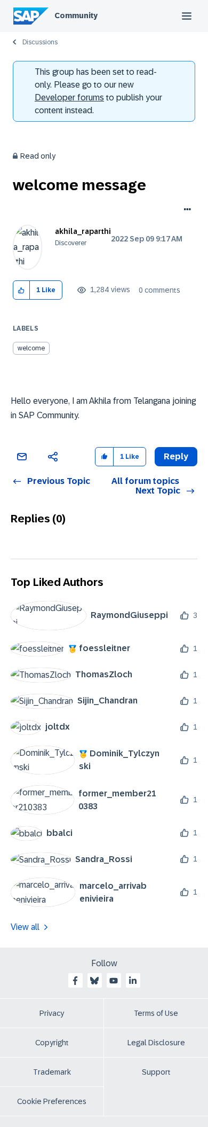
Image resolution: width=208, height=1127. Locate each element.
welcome (31, 348)
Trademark (52, 1072)
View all (25, 927)
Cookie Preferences (51, 1101)
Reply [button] (176, 456)
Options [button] (185, 210)
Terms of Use (156, 1013)
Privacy (51, 1013)
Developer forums (69, 97)
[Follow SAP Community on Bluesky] (94, 980)
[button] (21, 290)
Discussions (40, 42)
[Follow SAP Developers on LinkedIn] (133, 980)
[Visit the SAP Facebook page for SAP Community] (75, 980)
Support (156, 1072)
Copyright (52, 1042)
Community (76, 15)
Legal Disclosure (156, 1042)
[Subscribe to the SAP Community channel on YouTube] (113, 980)
